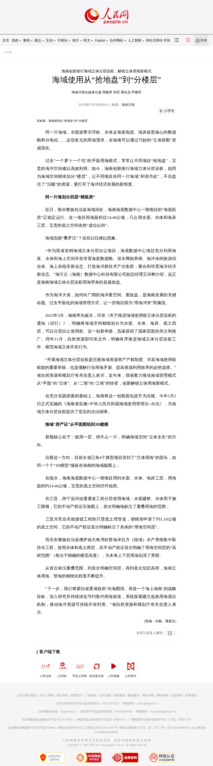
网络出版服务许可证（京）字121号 (142, 727)
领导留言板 (96, 676)
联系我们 (191, 695)
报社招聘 (62, 695)
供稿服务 (119, 695)
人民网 (7, 52)
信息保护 (177, 695)
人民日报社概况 (26, 695)
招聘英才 (76, 695)
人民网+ (62, 676)
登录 (203, 40)
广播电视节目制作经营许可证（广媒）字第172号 (160, 719)
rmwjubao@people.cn (163, 711)
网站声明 (148, 695)
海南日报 (128, 104)
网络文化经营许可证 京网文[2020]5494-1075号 (87, 727)
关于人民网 (46, 695)
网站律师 (162, 695)
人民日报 (45, 676)
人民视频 (113, 676)
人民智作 (130, 676)
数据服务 (134, 695)
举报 (166, 40)
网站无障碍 (154, 40)
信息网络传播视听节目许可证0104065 (31, 727)
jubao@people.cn (147, 703)
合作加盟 (105, 695)
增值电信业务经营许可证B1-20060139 (101, 719)
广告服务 (91, 695)
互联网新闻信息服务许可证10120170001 (47, 719)
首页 (5, 40)
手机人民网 (79, 676)
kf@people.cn (69, 711)
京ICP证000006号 (178, 727)
